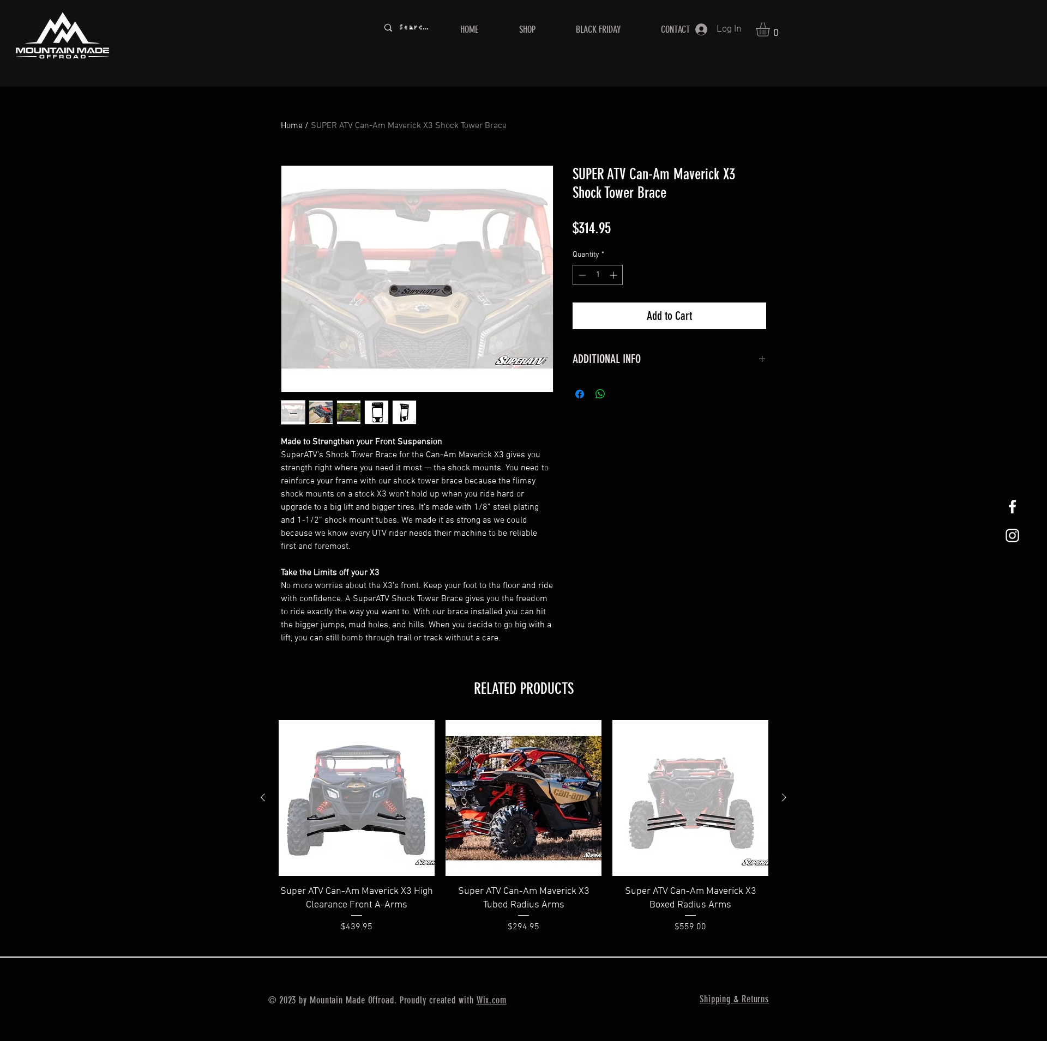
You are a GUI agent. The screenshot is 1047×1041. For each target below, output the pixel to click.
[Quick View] (357, 798)
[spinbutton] (597, 275)
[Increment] (614, 275)
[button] (771, 29)
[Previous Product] (262, 797)
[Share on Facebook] (579, 394)
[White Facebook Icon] (1012, 507)
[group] (523, 833)
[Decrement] (581, 275)
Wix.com (492, 1000)
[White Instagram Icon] (1012, 535)
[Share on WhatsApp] (600, 394)
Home (292, 125)
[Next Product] (784, 797)
